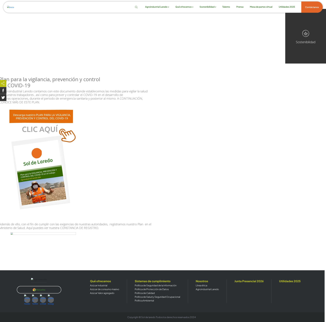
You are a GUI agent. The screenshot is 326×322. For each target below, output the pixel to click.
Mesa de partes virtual (261, 7)
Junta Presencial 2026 (249, 281)
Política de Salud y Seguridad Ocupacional (157, 297)
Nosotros (202, 281)
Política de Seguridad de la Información (155, 285)
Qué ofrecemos (183, 7)
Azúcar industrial (98, 285)
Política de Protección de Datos (152, 289)
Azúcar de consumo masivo (104, 289)
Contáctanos (312, 7)
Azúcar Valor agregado (102, 293)
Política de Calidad (145, 293)
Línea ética (201, 285)
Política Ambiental (144, 300)
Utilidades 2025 (287, 7)
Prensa (239, 7)
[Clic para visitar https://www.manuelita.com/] (39, 289)
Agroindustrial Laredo (156, 7)
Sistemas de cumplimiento (153, 281)
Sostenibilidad (207, 7)
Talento (226, 7)
